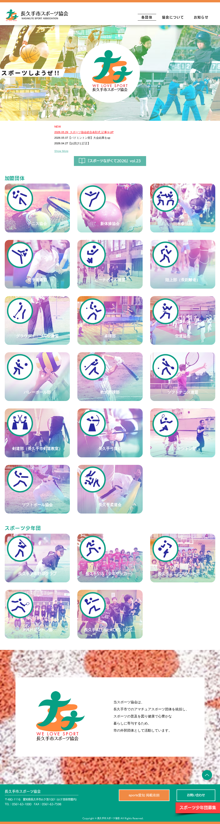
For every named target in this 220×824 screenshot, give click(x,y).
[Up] (207, 775)
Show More (61, 151)
